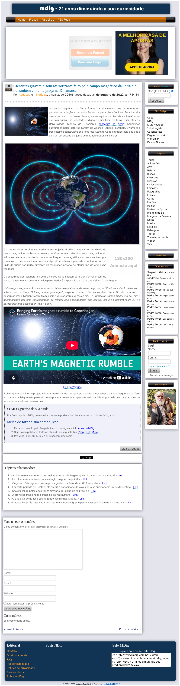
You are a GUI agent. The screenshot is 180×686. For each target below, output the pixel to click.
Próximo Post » (128, 629)
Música (151, 223)
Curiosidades (154, 184)
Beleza (151, 170)
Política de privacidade (21, 668)
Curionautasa (154, 131)
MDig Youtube (155, 124)
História (151, 202)
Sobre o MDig (15, 676)
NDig (150, 121)
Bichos (151, 173)
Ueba (150, 117)
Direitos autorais (17, 655)
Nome (7, 572)
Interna (164, 86)
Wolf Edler (153, 138)
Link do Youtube (72, 386)
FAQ (9, 659)
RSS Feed (64, 19)
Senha (152, 357)
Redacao (24, 94)
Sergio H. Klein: (156, 272)
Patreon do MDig (88, 432)
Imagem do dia (156, 212)
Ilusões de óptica (157, 209)
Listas (150, 219)
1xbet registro (155, 128)
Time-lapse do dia (157, 237)
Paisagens (153, 230)
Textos (151, 233)
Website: (8, 593)
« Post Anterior (13, 629)
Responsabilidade (18, 663)
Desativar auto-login (161, 375)
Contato (12, 651)
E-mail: (7, 583)
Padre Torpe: (154, 283)
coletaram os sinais (111, 123)
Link (119, 475)
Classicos (152, 177)
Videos (151, 240)
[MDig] (47, 8)
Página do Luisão (157, 135)
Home (21, 19)
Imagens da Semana (159, 216)
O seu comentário (35, 526)
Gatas (150, 198)
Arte (149, 166)
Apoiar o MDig (86, 428)
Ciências (152, 180)
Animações (153, 163)
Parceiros (47, 19)
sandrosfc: (153, 277)
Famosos (152, 187)
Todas (150, 159)
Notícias (41, 94)
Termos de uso (16, 672)
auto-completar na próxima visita (25, 603)
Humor (151, 205)
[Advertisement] (39, 53)
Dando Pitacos (155, 142)
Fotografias (153, 191)
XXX (149, 244)
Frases (33, 19)
